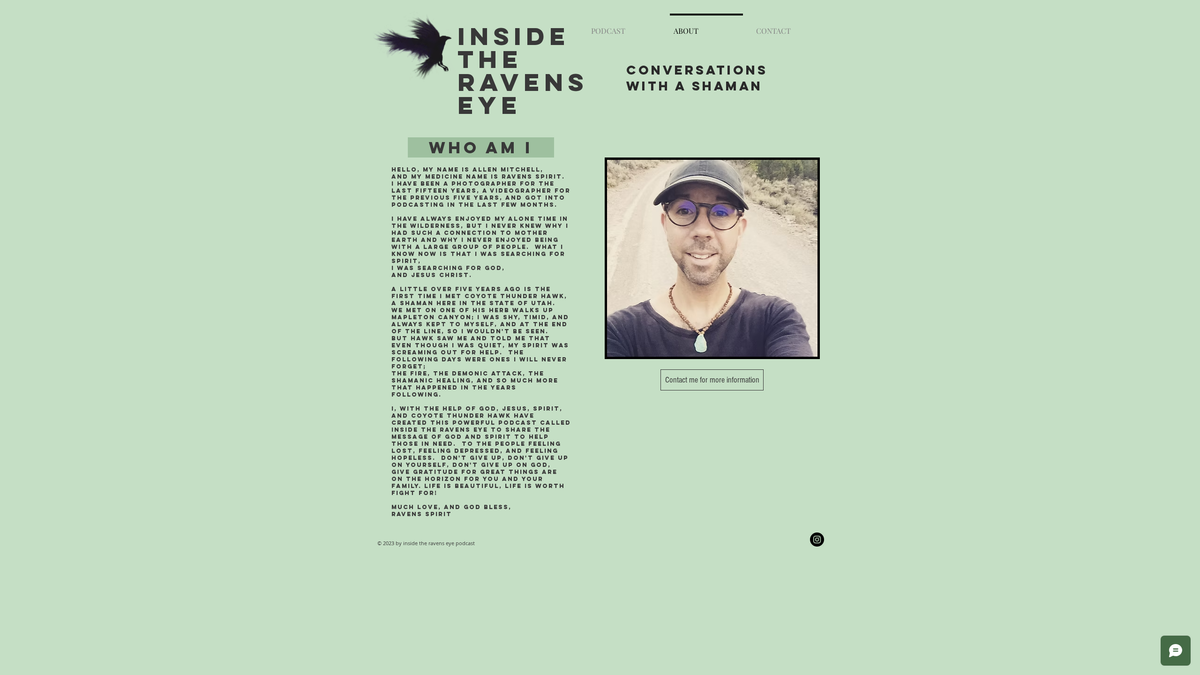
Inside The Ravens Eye (523, 70)
